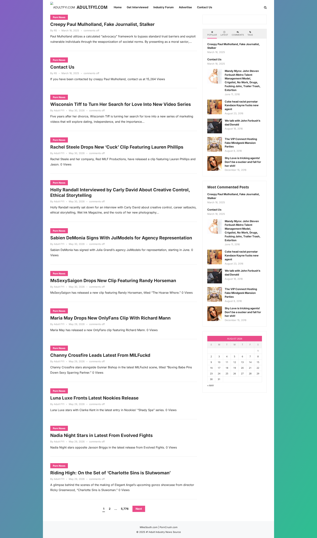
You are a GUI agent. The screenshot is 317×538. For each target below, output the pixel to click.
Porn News (59, 17)
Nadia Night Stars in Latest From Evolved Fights (101, 435)
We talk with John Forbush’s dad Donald (242, 122)
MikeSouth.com (148, 527)
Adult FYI (59, 110)
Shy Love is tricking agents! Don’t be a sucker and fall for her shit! (243, 161)
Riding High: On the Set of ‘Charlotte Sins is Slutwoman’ (110, 472)
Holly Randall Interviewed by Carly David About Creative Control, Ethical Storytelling (120, 192)
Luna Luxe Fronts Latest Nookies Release (94, 398)
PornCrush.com (168, 527)
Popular (212, 35)
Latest (224, 35)
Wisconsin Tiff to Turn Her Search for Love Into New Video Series (120, 104)
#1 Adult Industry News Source (163, 531)
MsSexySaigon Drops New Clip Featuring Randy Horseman (113, 280)
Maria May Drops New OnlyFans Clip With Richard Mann (110, 318)
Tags (250, 35)
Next (139, 508)
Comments (238, 35)
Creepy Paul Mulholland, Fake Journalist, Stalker (102, 24)
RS (55, 30)
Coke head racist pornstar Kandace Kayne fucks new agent (241, 105)
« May (210, 385)
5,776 (125, 508)
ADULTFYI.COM (92, 7)
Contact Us (62, 67)
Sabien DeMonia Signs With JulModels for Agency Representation (121, 237)
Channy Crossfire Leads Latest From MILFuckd (100, 355)
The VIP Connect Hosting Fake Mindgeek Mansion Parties (241, 142)
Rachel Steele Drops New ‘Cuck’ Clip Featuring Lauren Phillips (116, 147)
